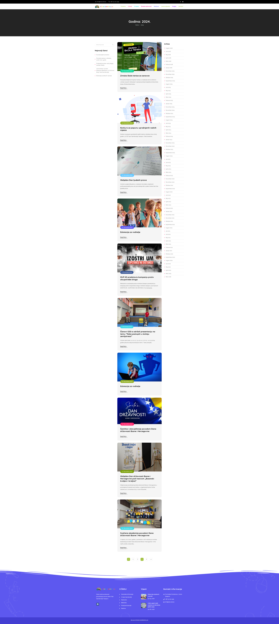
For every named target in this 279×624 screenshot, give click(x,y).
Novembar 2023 (170, 146)
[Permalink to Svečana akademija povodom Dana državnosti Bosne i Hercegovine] (139, 513)
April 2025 (168, 94)
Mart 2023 (168, 172)
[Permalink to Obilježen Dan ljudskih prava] (139, 160)
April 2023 (168, 169)
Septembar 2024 (170, 116)
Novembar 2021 (170, 218)
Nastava (156, 6)
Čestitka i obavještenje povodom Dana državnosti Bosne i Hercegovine (138, 430)
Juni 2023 (168, 162)
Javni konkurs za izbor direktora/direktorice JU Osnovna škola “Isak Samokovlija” (105, 70)
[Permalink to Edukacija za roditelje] (139, 212)
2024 (142, 25)
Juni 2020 (168, 263)
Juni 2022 (168, 195)
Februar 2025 (169, 100)
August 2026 (169, 48)
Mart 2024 (168, 133)
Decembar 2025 (170, 71)
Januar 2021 (169, 250)
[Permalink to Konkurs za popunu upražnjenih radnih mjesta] (139, 108)
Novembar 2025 (170, 74)
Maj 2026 (168, 54)
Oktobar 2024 (169, 113)
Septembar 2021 (170, 224)
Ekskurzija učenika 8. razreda (104, 75)
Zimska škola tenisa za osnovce (135, 76)
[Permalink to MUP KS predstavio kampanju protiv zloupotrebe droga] (139, 257)
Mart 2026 (168, 61)
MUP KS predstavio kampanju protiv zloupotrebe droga (137, 278)
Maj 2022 (168, 198)
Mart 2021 (168, 244)
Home (137, 25)
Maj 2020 (168, 267)
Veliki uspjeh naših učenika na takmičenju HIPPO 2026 (154, 605)
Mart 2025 (168, 97)
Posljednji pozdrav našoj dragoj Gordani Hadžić (104, 64)
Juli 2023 (168, 159)
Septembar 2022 (170, 188)
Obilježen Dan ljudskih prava (133, 180)
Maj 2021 (168, 237)
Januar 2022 (169, 211)
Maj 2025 (168, 90)
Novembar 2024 (170, 110)
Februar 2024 (169, 136)
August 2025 (169, 84)
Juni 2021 (168, 234)
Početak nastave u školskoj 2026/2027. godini (103, 59)
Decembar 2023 (170, 143)
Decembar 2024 (170, 107)
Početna (123, 6)
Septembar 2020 (170, 257)
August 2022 (169, 192)
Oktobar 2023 (169, 149)
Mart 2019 (168, 273)
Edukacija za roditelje (130, 232)
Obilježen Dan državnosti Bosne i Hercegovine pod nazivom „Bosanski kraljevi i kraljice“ (137, 478)
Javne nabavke (165, 6)
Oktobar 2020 (169, 254)
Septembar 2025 (170, 81)
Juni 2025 (168, 87)
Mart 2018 (168, 277)
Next (151, 559)
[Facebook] (97, 604)
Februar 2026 (169, 64)
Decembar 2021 (170, 214)
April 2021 (168, 241)
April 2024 (168, 130)
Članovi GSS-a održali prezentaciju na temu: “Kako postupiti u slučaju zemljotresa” (137, 333)
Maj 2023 (168, 165)
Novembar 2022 (170, 182)
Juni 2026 (168, 51)
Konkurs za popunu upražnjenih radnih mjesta (138, 129)
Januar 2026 (169, 67)
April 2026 (168, 58)
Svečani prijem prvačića (102, 54)
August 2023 (169, 156)
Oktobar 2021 (169, 221)
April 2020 (168, 270)
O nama (136, 6)
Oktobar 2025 (169, 77)
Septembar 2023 (170, 152)
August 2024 (169, 120)
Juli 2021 (168, 231)
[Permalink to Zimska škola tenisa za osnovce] (139, 56)
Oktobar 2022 (169, 185)
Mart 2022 (168, 205)
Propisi (174, 6)
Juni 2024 (168, 123)
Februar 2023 (169, 175)
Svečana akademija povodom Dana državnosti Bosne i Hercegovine (137, 534)
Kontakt (181, 6)
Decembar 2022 (170, 179)
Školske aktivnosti (146, 6)
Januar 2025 (169, 103)
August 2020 (169, 260)
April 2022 (168, 201)
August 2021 (169, 228)
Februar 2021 (169, 247)
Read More (123, 88)
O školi (130, 6)
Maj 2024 (168, 126)
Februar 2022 (169, 208)
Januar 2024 (169, 139)
